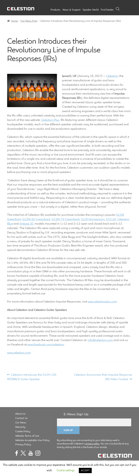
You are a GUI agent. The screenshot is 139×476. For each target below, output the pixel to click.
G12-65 (111, 219)
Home (14, 20)
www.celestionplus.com (102, 301)
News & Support (72, 9)
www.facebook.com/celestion (45, 344)
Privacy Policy (23, 444)
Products (55, 9)
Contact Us (21, 418)
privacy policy (92, 443)
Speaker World (90, 9)
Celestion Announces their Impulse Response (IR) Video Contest (103, 377)
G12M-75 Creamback (66, 219)
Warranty (20, 426)
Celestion (112, 76)
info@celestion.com (100, 340)
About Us (20, 413)
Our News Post (29, 20)
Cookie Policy (22, 431)
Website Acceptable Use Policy (32, 440)
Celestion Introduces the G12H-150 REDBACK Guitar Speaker (31, 377)
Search (117, 9)
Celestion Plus (50, 120)
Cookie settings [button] (66, 470)
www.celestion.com (19, 352)
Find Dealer (107, 9)
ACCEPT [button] (85, 470)
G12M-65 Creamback (36, 219)
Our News (20, 422)
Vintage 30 (26, 223)
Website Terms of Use (27, 435)
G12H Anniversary (93, 219)
